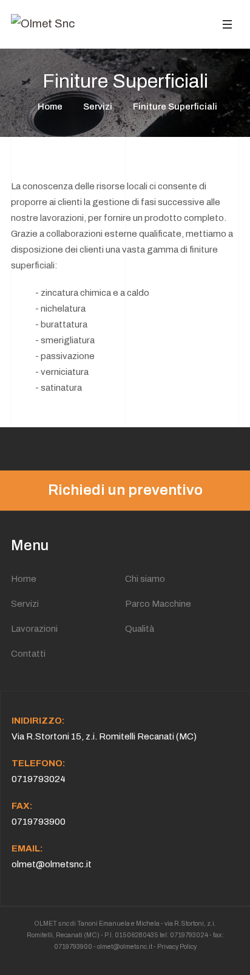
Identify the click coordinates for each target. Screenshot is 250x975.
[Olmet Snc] (43, 23)
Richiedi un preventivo (125, 490)
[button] (227, 24)
